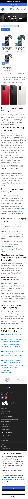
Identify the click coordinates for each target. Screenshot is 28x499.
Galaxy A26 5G (17, 79)
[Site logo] (13, 9)
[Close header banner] (25, 1)
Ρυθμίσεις (13, 492)
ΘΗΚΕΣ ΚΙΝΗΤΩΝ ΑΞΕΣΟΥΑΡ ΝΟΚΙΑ (11, 344)
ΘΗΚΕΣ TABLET (6, 370)
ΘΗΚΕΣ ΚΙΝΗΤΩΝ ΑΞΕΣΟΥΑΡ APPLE (11, 334)
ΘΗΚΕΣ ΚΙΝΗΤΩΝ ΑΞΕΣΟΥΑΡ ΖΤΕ (10, 367)
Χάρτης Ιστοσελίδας (6, 429)
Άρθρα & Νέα (4, 440)
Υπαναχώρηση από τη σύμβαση (9, 419)
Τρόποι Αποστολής (5, 411)
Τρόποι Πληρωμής (5, 413)
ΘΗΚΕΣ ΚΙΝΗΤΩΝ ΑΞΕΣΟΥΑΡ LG (10, 341)
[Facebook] (2, 397)
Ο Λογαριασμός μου (6, 435)
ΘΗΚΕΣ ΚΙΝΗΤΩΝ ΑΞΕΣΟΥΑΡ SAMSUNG (12, 337)
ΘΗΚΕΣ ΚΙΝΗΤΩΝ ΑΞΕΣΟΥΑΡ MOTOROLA (13, 362)
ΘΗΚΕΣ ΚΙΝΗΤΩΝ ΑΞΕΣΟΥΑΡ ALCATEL (12, 355)
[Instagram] (6, 397)
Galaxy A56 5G (9, 79)
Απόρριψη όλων (13, 496)
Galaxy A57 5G (20, 76)
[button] (3, 44)
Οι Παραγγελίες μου (6, 438)
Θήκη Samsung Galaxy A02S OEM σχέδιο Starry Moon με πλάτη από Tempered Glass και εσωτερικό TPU (7, 68)
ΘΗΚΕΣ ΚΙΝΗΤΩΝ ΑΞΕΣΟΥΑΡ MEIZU (11, 360)
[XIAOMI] (20, 380)
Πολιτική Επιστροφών (6, 416)
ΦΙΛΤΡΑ (6, 29)
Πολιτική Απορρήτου (7, 479)
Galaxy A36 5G (19, 82)
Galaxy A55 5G (9, 81)
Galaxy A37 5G (17, 81)
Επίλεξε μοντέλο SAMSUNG (10, 26)
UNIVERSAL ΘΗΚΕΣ (7, 372)
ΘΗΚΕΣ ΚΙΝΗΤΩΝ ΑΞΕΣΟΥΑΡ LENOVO (12, 339)
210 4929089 (14, 4)
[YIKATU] (7, 380)
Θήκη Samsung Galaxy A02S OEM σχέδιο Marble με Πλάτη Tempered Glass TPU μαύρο (7, 50)
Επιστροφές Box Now (6, 421)
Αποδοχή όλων (13, 488)
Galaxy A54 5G (11, 82)
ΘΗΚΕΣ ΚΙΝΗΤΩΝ (20, 73)
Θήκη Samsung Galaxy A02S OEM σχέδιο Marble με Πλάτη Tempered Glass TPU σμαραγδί (20, 50)
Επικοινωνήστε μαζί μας (7, 426)
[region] (13, 475)
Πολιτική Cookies (20, 479)
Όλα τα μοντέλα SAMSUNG (8, 73)
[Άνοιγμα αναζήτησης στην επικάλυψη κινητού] (21, 9)
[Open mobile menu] (2, 9)
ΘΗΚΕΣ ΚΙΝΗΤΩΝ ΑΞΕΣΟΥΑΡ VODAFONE (12, 365)
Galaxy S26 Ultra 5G (6, 77)
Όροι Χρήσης (4, 446)
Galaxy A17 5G (15, 77)
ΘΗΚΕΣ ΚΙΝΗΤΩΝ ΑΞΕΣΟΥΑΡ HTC (11, 349)
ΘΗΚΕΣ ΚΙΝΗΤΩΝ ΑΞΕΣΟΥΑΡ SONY (11, 346)
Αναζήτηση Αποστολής (6, 424)
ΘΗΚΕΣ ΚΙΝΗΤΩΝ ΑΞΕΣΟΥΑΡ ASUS (11, 358)
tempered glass (8, 233)
